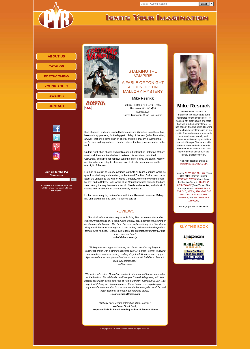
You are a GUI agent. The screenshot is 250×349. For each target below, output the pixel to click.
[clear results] (211, 4)
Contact (56, 106)
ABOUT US (56, 56)
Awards (56, 96)
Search (204, 4)
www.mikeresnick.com (193, 164)
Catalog (56, 66)
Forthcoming (56, 76)
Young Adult (56, 86)
